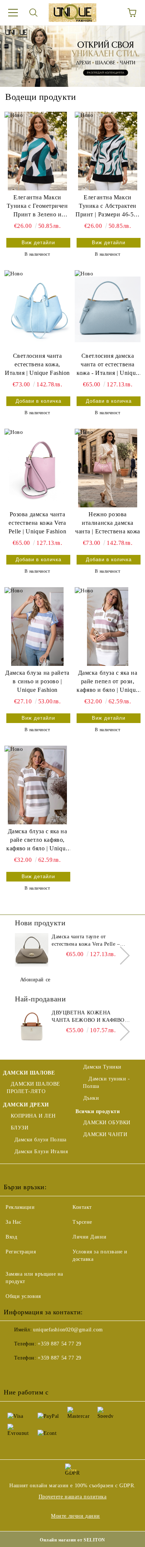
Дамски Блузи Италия (41, 1151)
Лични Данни (89, 1237)
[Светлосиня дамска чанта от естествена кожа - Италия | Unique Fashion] (108, 309)
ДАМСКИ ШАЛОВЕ (29, 1073)
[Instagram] (46, 1373)
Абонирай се (35, 979)
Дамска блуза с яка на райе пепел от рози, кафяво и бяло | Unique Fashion (107, 682)
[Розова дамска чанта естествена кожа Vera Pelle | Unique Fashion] (37, 468)
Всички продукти (97, 1111)
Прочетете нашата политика (73, 1496)
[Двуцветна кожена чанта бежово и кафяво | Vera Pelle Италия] (31, 1026)
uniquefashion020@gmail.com (68, 1329)
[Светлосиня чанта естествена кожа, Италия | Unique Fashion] (37, 309)
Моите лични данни (75, 1516)
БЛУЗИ (19, 1128)
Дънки (91, 1098)
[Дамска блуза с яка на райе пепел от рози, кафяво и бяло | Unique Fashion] (108, 626)
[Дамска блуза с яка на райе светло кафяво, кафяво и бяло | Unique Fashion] (37, 785)
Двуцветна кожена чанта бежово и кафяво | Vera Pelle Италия (90, 1017)
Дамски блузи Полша (40, 1139)
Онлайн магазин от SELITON (72, 1540)
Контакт (82, 1207)
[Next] (121, 955)
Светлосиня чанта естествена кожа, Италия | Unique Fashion (37, 364)
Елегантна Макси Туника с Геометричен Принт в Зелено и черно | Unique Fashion (37, 206)
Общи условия (23, 1296)
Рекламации (20, 1207)
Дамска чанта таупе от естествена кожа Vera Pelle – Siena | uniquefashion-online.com (90, 941)
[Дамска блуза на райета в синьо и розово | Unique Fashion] (37, 626)
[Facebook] (13, 1373)
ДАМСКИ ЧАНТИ (105, 1134)
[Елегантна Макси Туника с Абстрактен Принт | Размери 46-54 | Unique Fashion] (108, 151)
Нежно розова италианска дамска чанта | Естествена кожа (107, 522)
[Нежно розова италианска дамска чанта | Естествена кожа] (108, 468)
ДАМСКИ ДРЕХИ (26, 1105)
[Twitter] (30, 1373)
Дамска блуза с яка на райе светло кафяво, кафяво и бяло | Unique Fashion (37, 840)
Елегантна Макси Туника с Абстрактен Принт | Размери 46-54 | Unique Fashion (107, 206)
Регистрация (21, 1252)
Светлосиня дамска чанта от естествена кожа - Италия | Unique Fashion (107, 365)
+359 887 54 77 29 (59, 1344)
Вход (11, 1237)
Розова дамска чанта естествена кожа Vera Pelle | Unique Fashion (37, 522)
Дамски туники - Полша (106, 1082)
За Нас (13, 1222)
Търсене (82, 1222)
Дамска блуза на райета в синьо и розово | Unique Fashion (37, 681)
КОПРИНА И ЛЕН (33, 1116)
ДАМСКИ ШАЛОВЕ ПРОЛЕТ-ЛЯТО (33, 1087)
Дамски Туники (102, 1067)
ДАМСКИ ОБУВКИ (106, 1122)
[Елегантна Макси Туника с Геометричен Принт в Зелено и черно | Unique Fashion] (37, 151)
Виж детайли (38, 242)
